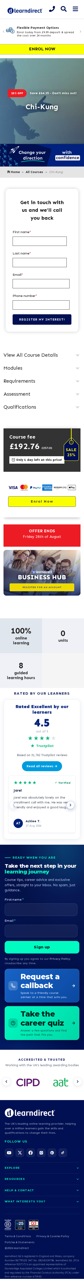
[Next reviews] (70, 805)
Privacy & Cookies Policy (52, 1236)
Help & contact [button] (19, 1190)
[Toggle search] (63, 9)
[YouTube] (9, 1152)
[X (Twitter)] (19, 1152)
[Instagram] (41, 1152)
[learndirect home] (30, 1112)
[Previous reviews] (14, 805)
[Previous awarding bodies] (6, 1081)
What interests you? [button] (25, 1201)
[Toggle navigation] (75, 9)
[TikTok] (62, 1152)
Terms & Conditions (18, 1236)
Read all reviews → (42, 766)
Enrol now (42, 501)
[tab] (42, 355)
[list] (42, 1083)
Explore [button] (12, 1167)
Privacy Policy (60, 958)
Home (15, 172)
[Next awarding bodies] (77, 1081)
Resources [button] (15, 1179)
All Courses (34, 172)
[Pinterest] (52, 1152)
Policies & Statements (19, 1242)
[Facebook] (30, 1152)
